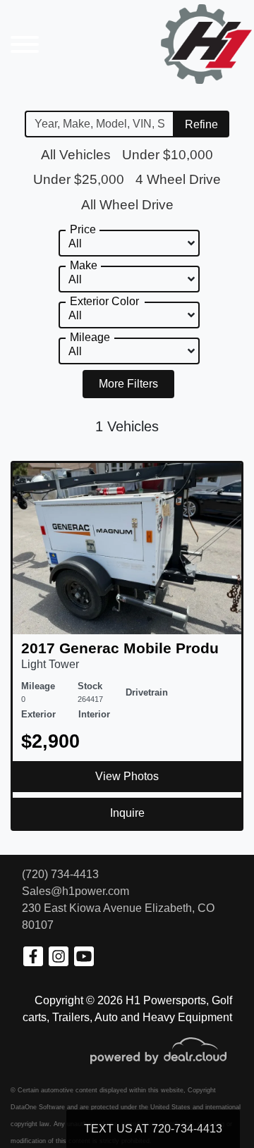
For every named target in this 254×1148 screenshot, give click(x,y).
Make (83, 265)
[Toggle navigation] (24, 44)
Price (83, 229)
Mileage (90, 337)
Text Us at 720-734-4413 (153, 1129)
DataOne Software (38, 1107)
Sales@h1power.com (75, 891)
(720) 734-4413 (60, 874)
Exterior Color (104, 301)
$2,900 (50, 741)
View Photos (127, 776)
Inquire (127, 813)
